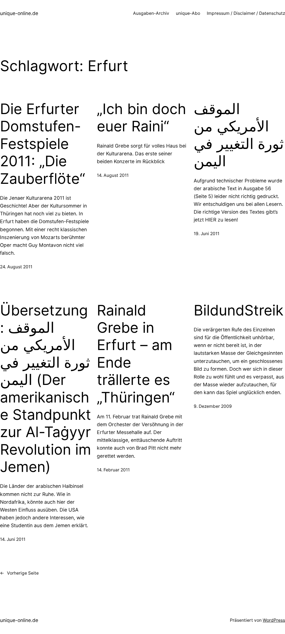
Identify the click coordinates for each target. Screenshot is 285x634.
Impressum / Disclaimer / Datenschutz (246, 13)
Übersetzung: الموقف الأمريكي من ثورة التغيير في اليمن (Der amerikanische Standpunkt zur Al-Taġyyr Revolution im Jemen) (45, 389)
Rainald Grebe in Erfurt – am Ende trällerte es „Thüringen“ (136, 354)
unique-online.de (19, 13)
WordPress (274, 620)
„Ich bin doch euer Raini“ (141, 117)
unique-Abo (188, 13)
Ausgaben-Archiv (151, 13)
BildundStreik (238, 310)
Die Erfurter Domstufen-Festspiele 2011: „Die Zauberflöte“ (42, 143)
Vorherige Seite (19, 573)
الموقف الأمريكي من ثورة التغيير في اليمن (239, 135)
